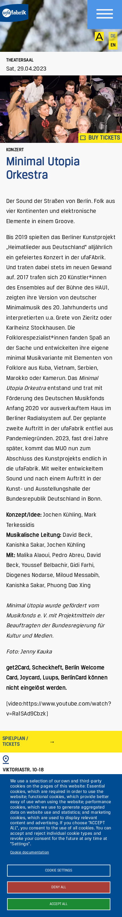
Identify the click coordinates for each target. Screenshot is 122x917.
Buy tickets (103, 138)
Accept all (59, 904)
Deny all (58, 887)
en (113, 45)
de (113, 36)
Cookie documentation (29, 852)
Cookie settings (58, 870)
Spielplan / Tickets (15, 741)
